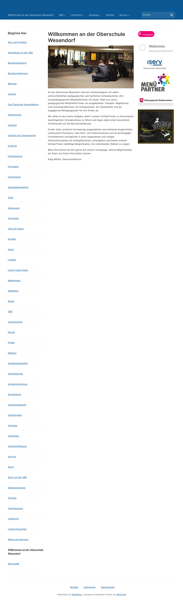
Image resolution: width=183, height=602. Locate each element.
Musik (11, 301)
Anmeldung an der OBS (20, 52)
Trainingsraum (15, 508)
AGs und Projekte (17, 42)
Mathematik (14, 280)
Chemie (12, 94)
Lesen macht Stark (18, 270)
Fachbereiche (15, 156)
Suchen (171, 15)
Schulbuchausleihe (18, 363)
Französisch (14, 177)
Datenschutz (14, 114)
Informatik (13, 218)
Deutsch (12, 125)
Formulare (13, 166)
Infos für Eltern (16, 228)
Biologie (12, 83)
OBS (61, 15)
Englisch (12, 145)
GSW (10, 197)
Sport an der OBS (17, 477)
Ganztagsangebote (18, 187)
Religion (12, 353)
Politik (11, 342)
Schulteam (13, 435)
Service (123, 15)
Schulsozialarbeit (17, 404)
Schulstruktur (15, 415)
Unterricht (76, 15)
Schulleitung (14, 394)
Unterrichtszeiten (17, 529)
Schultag (93, 15)
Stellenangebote (16, 487)
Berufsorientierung (18, 73)
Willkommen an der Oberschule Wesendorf (31, 15)
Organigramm (15, 321)
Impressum (14, 208)
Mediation (13, 290)
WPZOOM (121, 594)
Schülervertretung (17, 384)
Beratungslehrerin (17, 62)
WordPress (77, 594)
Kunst (11, 249)
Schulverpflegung (17, 446)
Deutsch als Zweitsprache (22, 135)
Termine (110, 15)
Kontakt (12, 239)
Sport (11, 466)
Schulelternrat (15, 373)
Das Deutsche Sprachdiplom (23, 104)
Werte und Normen (18, 539)
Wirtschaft (13, 563)
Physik (11, 332)
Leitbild (12, 259)
